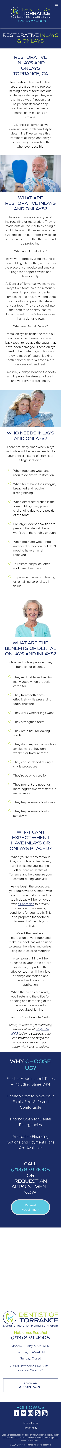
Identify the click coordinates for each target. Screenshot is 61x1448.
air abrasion (26, 903)
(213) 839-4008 (32, 21)
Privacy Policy (30, 1427)
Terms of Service (30, 1422)
